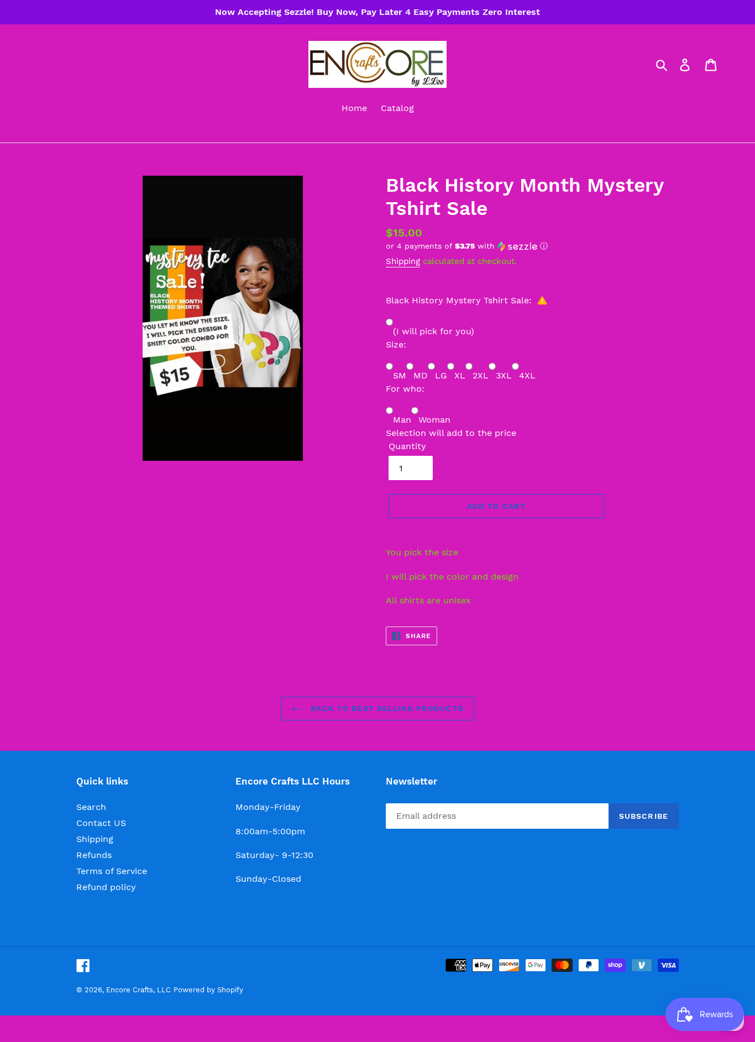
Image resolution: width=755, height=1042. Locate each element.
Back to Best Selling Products (386, 708)
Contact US (101, 823)
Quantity (407, 446)
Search (91, 807)
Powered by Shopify (208, 990)
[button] (532, 246)
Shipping (403, 261)
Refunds (94, 855)
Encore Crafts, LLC (138, 990)
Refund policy (106, 887)
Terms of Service (111, 871)
